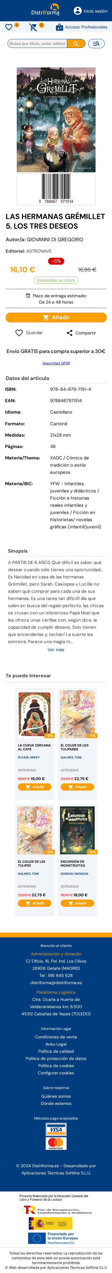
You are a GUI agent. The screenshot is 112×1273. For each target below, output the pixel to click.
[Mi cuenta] (59, 27)
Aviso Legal (56, 1044)
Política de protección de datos (56, 1058)
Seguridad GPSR (56, 363)
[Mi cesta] (33, 27)
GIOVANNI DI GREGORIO (55, 239)
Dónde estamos (56, 1103)
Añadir (60, 317)
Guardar (33, 333)
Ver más (56, 650)
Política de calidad (56, 1051)
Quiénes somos (56, 1096)
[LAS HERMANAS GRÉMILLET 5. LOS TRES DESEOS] (56, 119)
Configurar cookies (56, 1073)
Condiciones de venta (56, 1037)
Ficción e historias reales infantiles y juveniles (69, 505)
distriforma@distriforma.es (56, 982)
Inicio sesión (96, 11)
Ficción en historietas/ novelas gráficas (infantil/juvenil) (75, 519)
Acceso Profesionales (86, 27)
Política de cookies (56, 1065)
